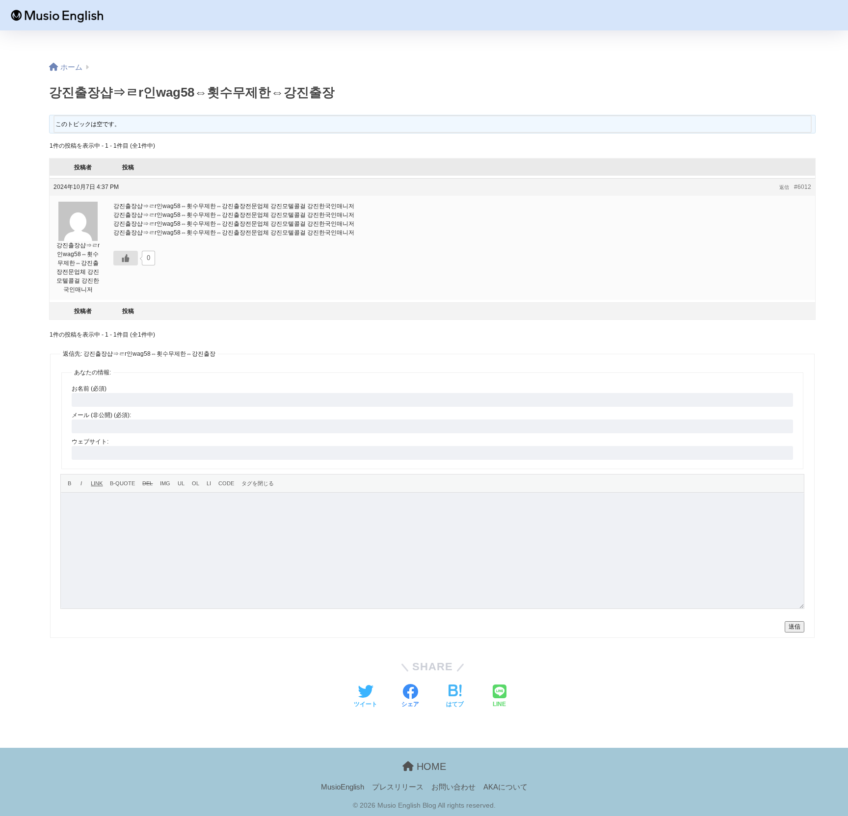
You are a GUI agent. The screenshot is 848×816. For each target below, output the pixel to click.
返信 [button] (784, 187)
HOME (430, 766)
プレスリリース (398, 787)
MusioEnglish (342, 787)
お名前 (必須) (89, 388)
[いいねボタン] (125, 258)
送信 (794, 626)
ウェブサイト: (90, 441)
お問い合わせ (453, 787)
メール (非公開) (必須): (101, 415)
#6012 (802, 187)
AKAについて (505, 787)
